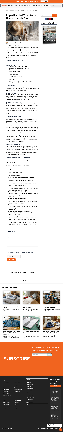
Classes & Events (18, 380)
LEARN (9, 5)
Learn (25, 291)
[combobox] (55, 6)
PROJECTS (12, 5)
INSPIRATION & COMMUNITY (44, 5)
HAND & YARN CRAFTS (36, 5)
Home (7, 10)
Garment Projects (13, 10)
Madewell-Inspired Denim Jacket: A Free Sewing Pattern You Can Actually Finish (11, 333)
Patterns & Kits (17, 400)
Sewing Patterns (6, 291)
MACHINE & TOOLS (29, 5)
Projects (38, 280)
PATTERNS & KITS (17, 5)
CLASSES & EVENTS (23, 5)
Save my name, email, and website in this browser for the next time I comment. (20, 252)
